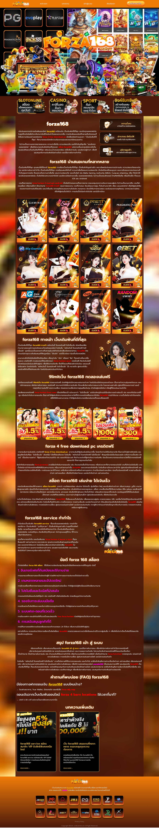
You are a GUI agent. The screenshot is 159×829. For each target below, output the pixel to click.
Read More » (24, 768)
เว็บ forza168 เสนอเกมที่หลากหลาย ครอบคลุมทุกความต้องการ (79, 746)
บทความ (65, 4)
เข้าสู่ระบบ (88, 4)
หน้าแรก (43, 4)
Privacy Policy (79, 822)
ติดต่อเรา (111, 4)
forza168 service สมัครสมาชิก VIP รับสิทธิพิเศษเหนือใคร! (36, 746)
